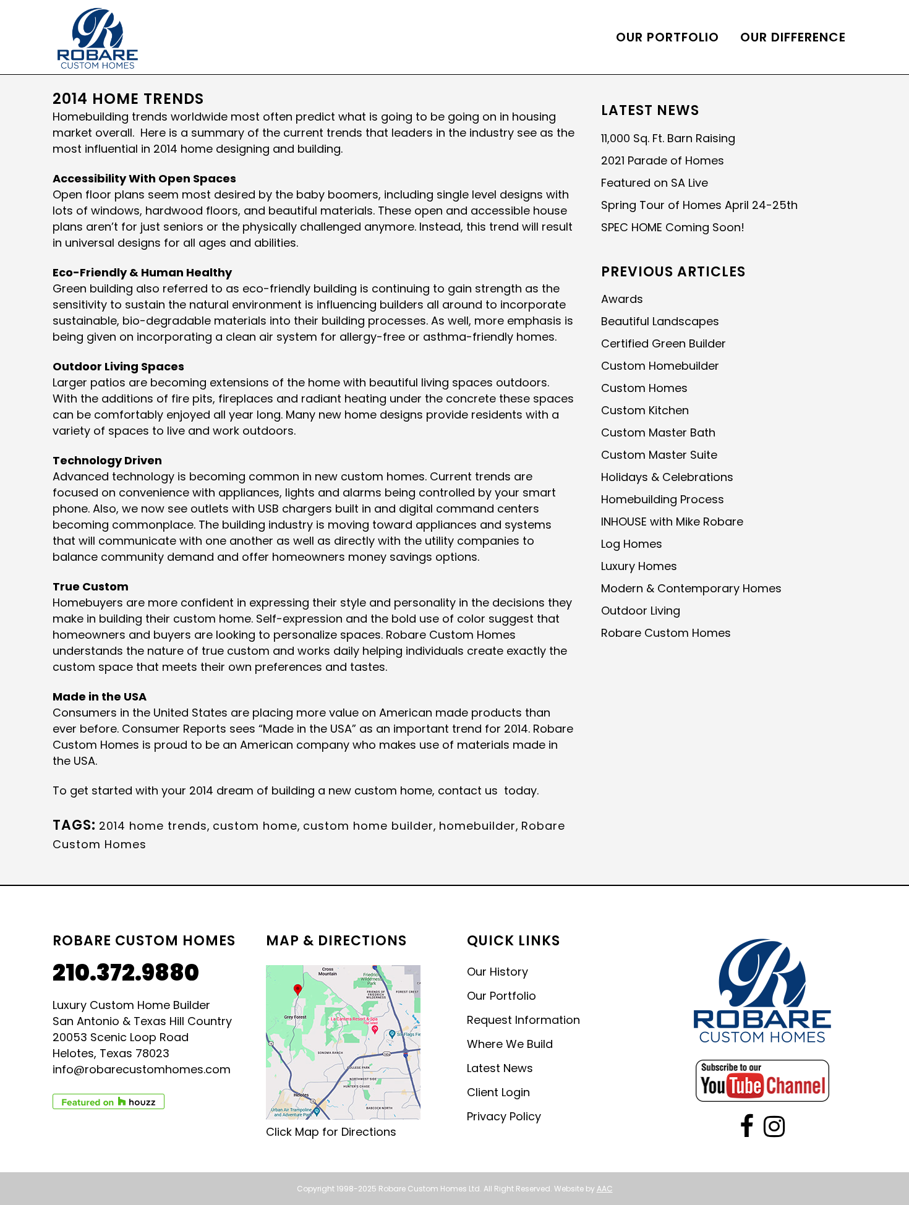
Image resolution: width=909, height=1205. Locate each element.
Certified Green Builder (663, 343)
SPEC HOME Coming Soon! (673, 227)
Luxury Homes (639, 566)
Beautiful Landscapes (660, 321)
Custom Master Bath (658, 432)
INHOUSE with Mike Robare (672, 521)
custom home (255, 825)
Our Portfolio (501, 996)
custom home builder (368, 825)
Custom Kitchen (645, 410)
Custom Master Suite (659, 454)
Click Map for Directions (331, 1131)
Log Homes (631, 543)
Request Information (523, 1020)
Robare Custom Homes (666, 633)
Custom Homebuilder (660, 365)
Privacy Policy (504, 1116)
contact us (468, 790)
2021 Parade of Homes (662, 160)
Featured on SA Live (654, 182)
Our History (497, 972)
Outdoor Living (640, 610)
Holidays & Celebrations (667, 477)
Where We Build (510, 1044)
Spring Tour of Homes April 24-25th (699, 205)
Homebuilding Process (662, 499)
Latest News (500, 1068)
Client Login (498, 1092)
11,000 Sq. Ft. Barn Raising (668, 138)
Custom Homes (644, 388)
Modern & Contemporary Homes (691, 588)
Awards (622, 299)
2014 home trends (153, 825)
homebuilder (477, 825)
